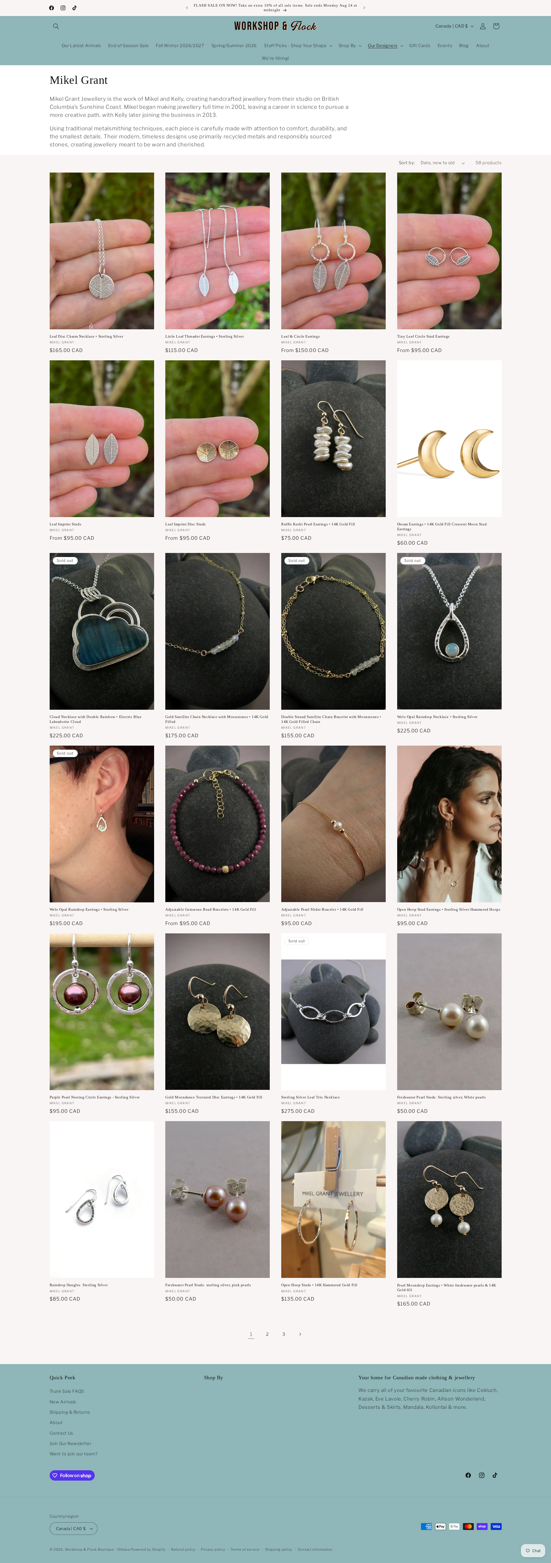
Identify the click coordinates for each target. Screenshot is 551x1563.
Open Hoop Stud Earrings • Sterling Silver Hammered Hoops (448, 909)
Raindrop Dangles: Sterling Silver (79, 1285)
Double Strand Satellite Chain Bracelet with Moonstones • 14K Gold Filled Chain (331, 719)
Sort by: (407, 162)
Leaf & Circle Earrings (300, 336)
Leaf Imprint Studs (66, 524)
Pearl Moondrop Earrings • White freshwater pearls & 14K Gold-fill (446, 1287)
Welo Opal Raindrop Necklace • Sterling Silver (437, 717)
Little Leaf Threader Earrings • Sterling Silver (204, 336)
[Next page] (299, 1334)
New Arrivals (63, 1402)
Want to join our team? (74, 1453)
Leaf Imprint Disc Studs (185, 524)
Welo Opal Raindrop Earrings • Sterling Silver (89, 909)
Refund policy (183, 1549)
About (56, 1422)
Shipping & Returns (70, 1412)
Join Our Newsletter (71, 1443)
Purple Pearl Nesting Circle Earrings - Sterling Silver (95, 1097)
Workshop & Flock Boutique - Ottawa (97, 1549)
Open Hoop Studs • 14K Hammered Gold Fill (319, 1285)
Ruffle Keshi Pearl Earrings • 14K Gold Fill (318, 524)
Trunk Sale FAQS (67, 1391)
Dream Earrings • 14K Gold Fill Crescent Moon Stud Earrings (442, 526)
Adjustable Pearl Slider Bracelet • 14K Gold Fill (322, 909)
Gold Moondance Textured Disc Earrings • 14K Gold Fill (214, 1097)
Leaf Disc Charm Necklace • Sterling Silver (86, 336)
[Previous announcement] (187, 7)
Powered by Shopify (148, 1549)
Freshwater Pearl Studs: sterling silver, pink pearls (208, 1285)
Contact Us (61, 1433)
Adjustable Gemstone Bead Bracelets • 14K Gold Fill (210, 909)
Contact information (315, 1549)
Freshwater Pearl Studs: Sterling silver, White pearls (441, 1097)
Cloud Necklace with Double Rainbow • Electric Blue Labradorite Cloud (96, 719)
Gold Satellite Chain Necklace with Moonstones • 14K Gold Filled (216, 719)
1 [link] (251, 1334)
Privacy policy (213, 1549)
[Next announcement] (364, 7)
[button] (56, 26)
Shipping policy (278, 1549)
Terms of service (245, 1549)
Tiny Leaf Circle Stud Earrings (423, 336)
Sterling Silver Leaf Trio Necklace (310, 1097)
